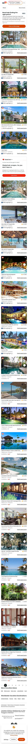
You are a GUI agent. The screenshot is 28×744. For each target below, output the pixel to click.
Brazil (19, 698)
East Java (13, 691)
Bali (2, 691)
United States (4, 698)
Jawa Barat (20, 691)
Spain (23, 698)
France (11, 698)
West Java (7, 691)
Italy (15, 698)
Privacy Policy (14, 735)
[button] (15, 3)
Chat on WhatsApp (14, 26)
